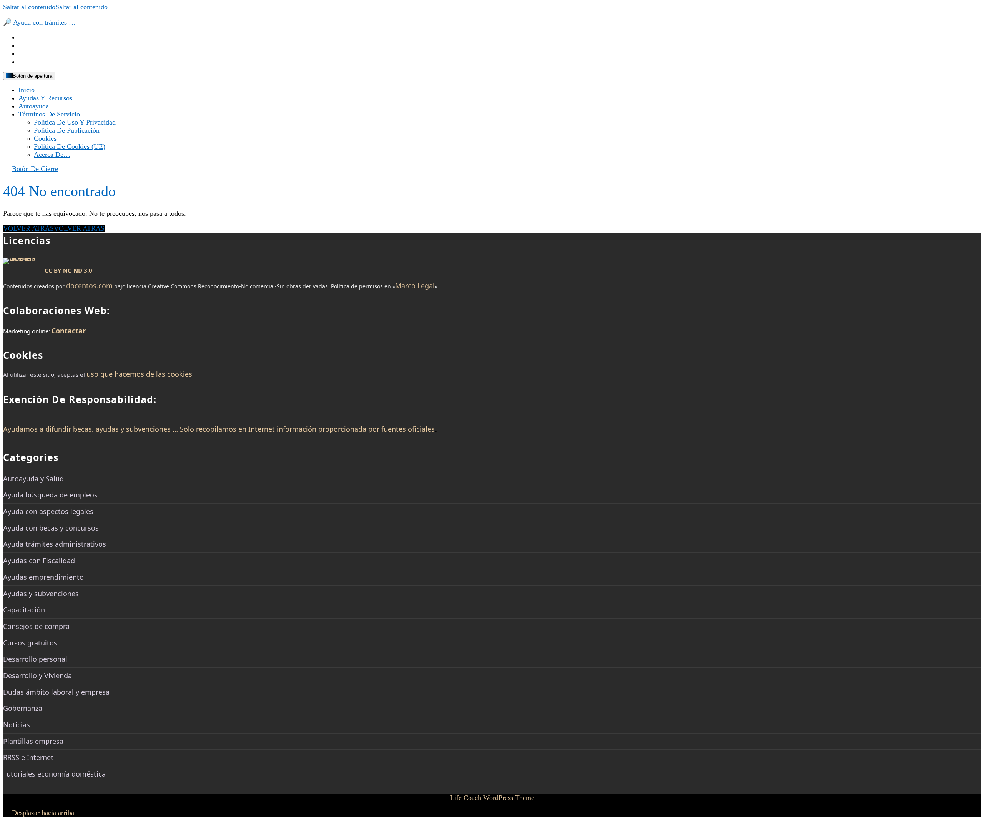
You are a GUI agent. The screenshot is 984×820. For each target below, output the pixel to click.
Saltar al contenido (55, 7)
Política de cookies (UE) (69, 146)
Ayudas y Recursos (45, 98)
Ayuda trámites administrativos (54, 544)
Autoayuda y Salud (33, 478)
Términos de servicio (49, 114)
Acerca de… (52, 154)
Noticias (16, 724)
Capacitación (24, 609)
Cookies (45, 138)
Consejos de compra (36, 626)
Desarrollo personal (35, 659)
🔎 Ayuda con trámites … (39, 22)
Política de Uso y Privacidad (75, 122)
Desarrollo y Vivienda (37, 675)
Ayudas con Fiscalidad (39, 560)
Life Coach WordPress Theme (492, 798)
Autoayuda (33, 106)
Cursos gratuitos (30, 642)
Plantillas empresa (33, 741)
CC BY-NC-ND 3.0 (68, 270)
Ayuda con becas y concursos (51, 527)
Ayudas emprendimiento (43, 577)
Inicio (26, 90)
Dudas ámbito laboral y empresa (56, 692)
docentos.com (89, 285)
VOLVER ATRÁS (54, 228)
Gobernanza (22, 708)
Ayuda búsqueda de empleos (50, 494)
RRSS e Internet (28, 757)
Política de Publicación (67, 130)
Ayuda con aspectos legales (48, 511)
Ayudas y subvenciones (41, 593)
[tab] (29, 76)
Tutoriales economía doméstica (54, 773)
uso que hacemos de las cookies (139, 374)
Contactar (69, 330)
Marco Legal (415, 285)
